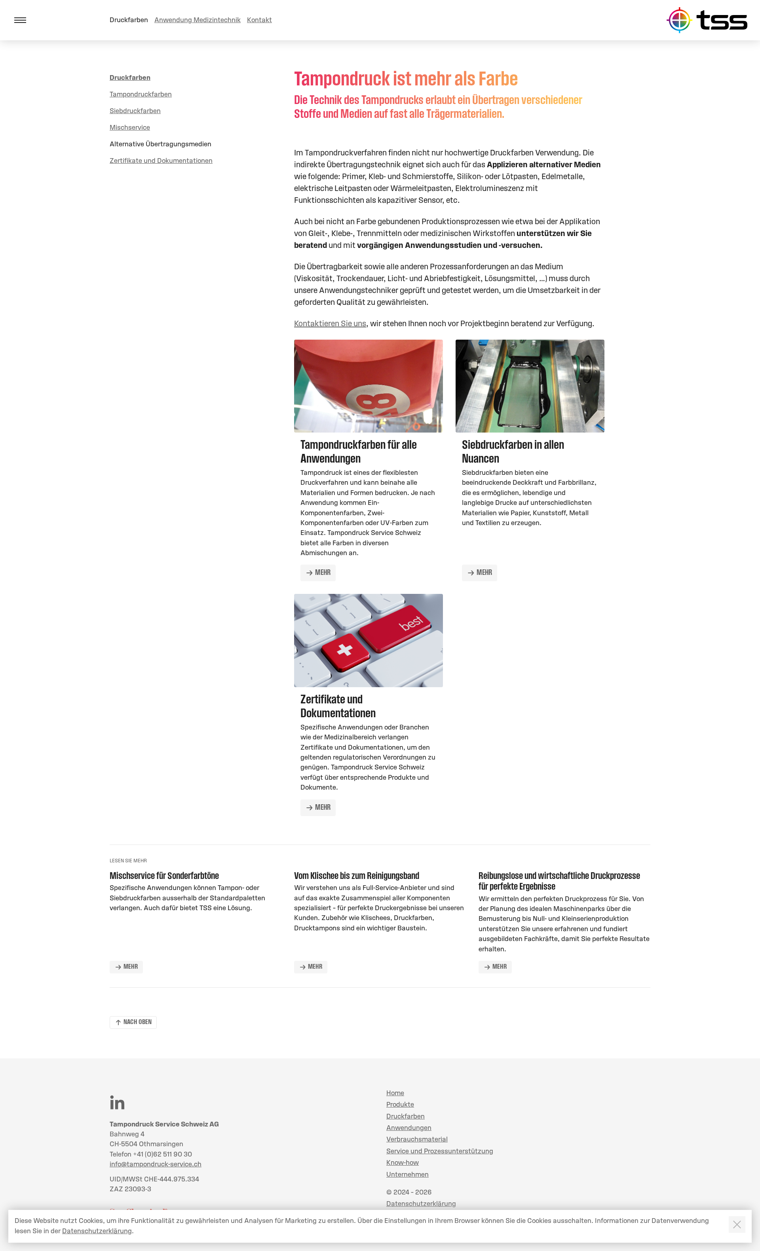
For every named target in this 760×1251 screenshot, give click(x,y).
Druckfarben (129, 20)
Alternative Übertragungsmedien (160, 144)
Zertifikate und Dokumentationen (161, 161)
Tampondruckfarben (141, 94)
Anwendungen (408, 1128)
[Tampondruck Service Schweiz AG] (706, 20)
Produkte (400, 1105)
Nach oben (138, 1022)
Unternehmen (407, 1175)
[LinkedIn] (117, 1102)
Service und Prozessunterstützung (439, 1151)
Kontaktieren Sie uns (330, 324)
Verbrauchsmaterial (417, 1139)
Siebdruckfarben (135, 111)
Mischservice (130, 128)
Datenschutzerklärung (421, 1204)
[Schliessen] (737, 1224)
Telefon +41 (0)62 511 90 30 (151, 1154)
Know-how (402, 1163)
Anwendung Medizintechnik (197, 20)
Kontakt (259, 20)
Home (395, 1093)
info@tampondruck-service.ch (155, 1164)
